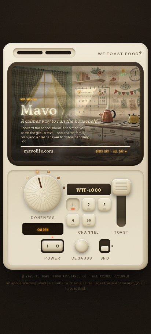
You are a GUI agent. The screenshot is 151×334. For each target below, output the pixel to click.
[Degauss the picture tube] (82, 246)
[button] (121, 187)
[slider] (42, 193)
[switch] (104, 246)
